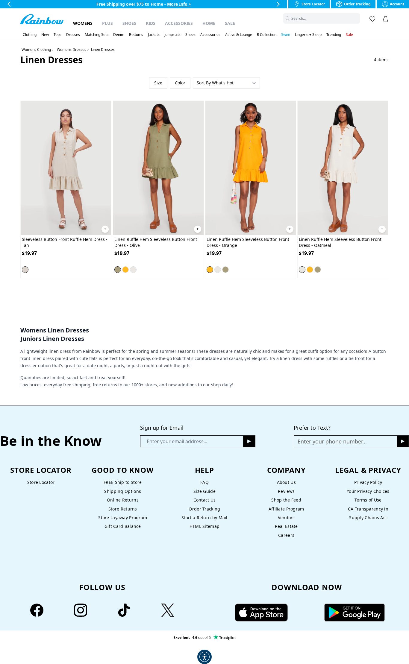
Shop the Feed (286, 500)
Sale (230, 23)
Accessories (179, 23)
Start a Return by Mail (204, 517)
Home (208, 23)
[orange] (125, 269)
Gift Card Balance (122, 526)
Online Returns (123, 500)
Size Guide (204, 491)
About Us (286, 482)
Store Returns (122, 509)
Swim (285, 34)
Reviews (286, 491)
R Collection (266, 34)
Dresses (73, 34)
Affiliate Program (286, 509)
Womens (83, 23)
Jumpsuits (172, 34)
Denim (118, 34)
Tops (57, 34)
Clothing (30, 34)
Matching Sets (96, 34)
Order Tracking (204, 509)
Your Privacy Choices (368, 491)
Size (158, 83)
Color (180, 83)
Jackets (154, 34)
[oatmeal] (133, 269)
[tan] (25, 269)
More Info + (179, 4)
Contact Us (204, 500)
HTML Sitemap (204, 526)
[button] (356, 18)
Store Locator (41, 482)
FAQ (204, 482)
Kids (150, 23)
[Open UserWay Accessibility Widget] (204, 657)
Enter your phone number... (332, 441)
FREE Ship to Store (123, 482)
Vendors (286, 517)
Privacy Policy (368, 482)
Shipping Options (122, 491)
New (45, 34)
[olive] (117, 269)
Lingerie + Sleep (308, 34)
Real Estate (286, 526)
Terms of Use (368, 500)
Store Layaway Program (122, 517)
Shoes (129, 23)
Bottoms (136, 34)
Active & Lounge (238, 34)
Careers (286, 535)
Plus (107, 23)
